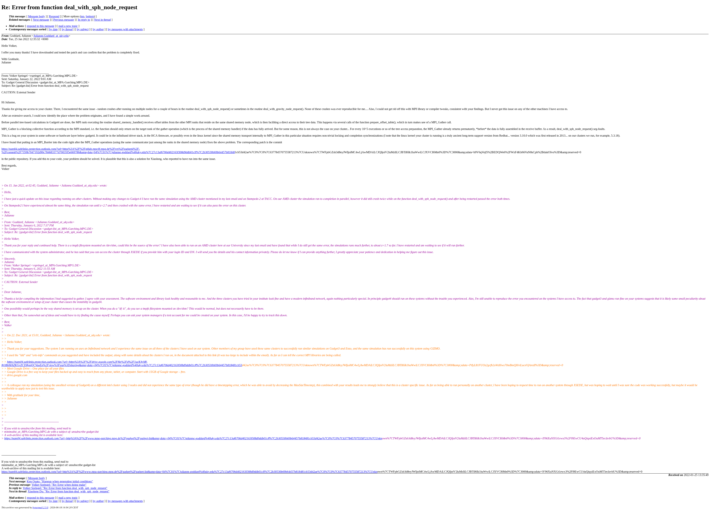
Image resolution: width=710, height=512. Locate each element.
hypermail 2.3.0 (40, 507)
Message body (36, 16)
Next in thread (102, 19)
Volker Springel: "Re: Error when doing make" (59, 484)
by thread (67, 29)
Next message (41, 19)
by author (98, 29)
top (82, 16)
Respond (54, 16)
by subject (83, 29)
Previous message (63, 19)
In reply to (84, 19)
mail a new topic (68, 26)
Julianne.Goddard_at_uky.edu (51, 35)
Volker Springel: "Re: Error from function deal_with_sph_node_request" (65, 488)
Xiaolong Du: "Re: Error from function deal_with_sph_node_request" (68, 491)
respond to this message (40, 26)
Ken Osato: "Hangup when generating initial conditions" (60, 481)
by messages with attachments (125, 29)
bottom (90, 16)
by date (53, 29)
